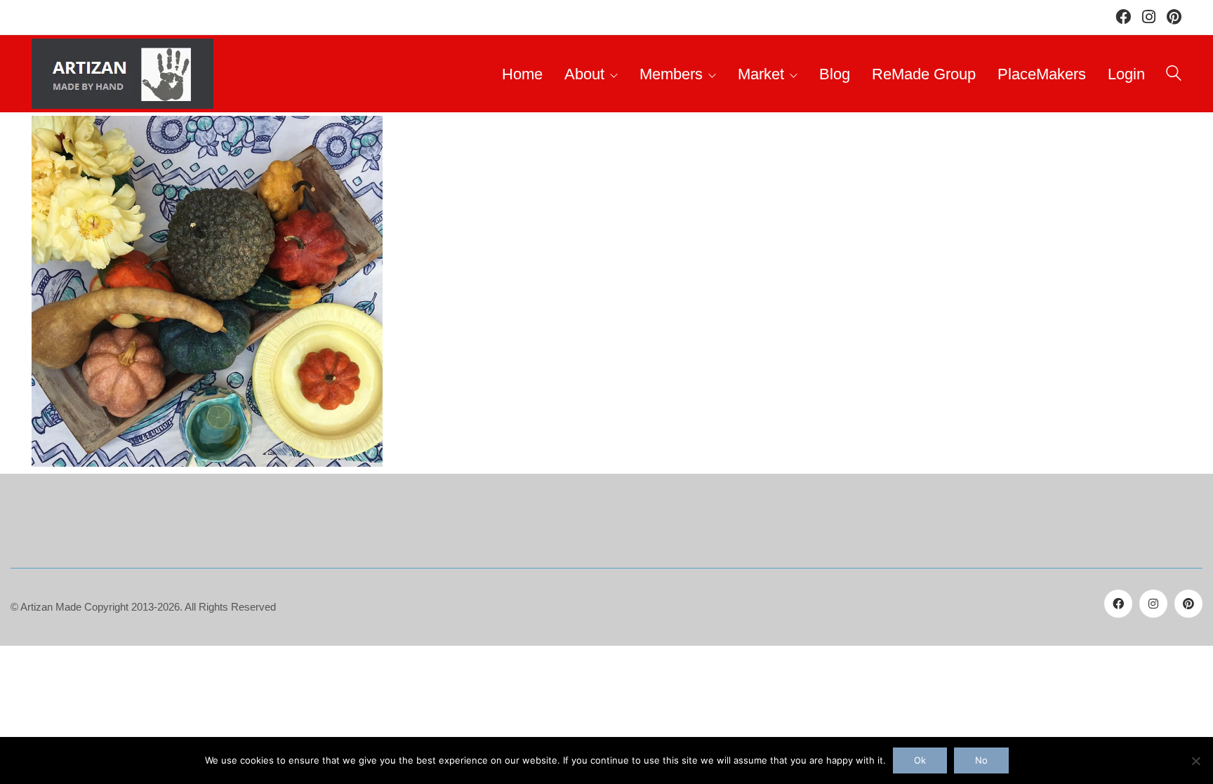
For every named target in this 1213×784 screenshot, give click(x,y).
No (981, 760)
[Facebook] (1118, 604)
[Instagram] (1153, 604)
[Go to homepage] (122, 74)
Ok (920, 760)
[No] (1195, 761)
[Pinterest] (1188, 604)
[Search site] (1173, 75)
